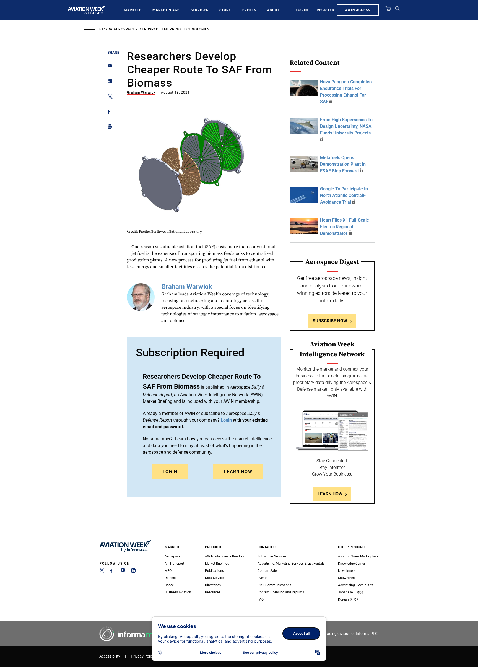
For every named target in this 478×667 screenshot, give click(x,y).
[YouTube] (123, 571)
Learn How (238, 471)
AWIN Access (357, 10)
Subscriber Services (272, 556)
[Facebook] (112, 571)
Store (225, 10)
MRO (168, 571)
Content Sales (268, 571)
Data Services (215, 578)
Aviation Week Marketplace (358, 556)
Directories (213, 585)
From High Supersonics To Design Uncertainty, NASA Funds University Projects (346, 126)
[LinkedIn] (133, 571)
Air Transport (174, 563)
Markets (132, 10)
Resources (212, 592)
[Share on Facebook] (108, 112)
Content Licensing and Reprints (281, 592)
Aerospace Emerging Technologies (174, 29)
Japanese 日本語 (350, 592)
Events (249, 10)
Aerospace (124, 29)
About (273, 10)
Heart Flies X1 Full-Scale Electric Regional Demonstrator (344, 226)
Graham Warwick (141, 92)
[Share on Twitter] (108, 97)
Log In (302, 10)
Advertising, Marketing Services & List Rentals (291, 563)
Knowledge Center (351, 563)
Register (325, 10)
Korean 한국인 (349, 599)
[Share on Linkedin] (108, 82)
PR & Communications (274, 585)
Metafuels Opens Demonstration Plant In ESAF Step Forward (343, 164)
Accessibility (109, 656)
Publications (214, 571)
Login (170, 471)
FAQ (261, 599)
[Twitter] (102, 571)
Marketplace (166, 10)
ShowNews (346, 578)
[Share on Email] (108, 67)
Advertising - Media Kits (355, 585)
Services (199, 10)
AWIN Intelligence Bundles (224, 556)
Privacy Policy (143, 656)
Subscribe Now (330, 320)
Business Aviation (178, 592)
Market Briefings (217, 563)
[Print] (108, 127)
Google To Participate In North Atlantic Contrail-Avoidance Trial (344, 195)
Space (169, 585)
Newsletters (346, 571)
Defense (170, 578)
